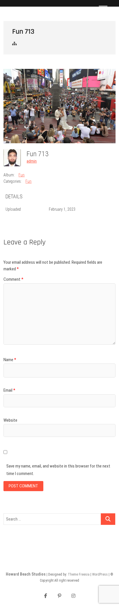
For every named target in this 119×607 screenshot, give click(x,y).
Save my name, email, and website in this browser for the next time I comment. (58, 469)
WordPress (100, 574)
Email (9, 390)
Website (10, 420)
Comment (13, 279)
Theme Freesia (79, 574)
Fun (21, 175)
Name (9, 359)
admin (32, 161)
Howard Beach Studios (26, 574)
